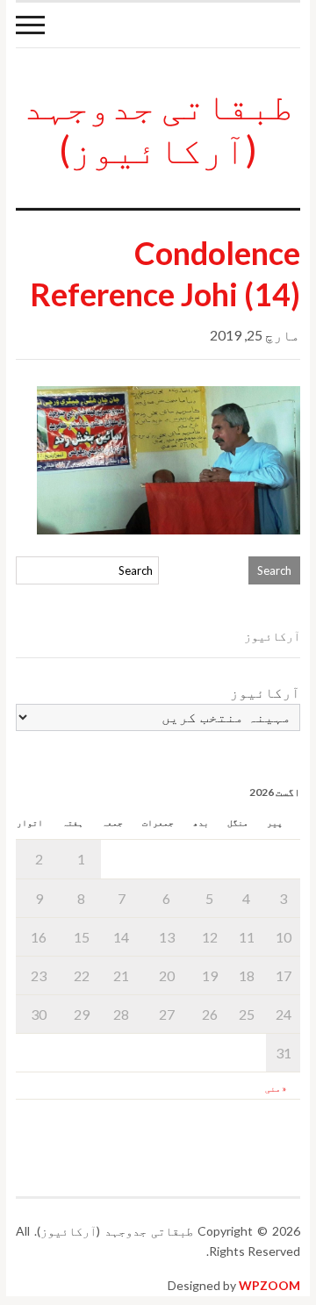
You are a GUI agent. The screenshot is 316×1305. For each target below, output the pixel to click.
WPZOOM (269, 1285)
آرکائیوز (265, 692)
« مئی (275, 1088)
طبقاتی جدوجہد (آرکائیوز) (158, 127)
